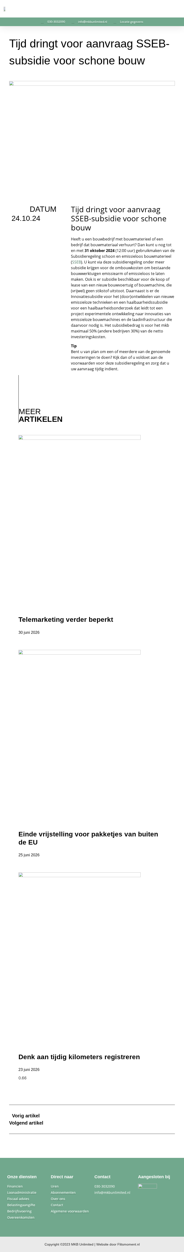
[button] (177, 9)
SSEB (76, 262)
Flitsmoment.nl (128, 1244)
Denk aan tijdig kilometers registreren (79, 1057)
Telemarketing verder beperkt (65, 619)
